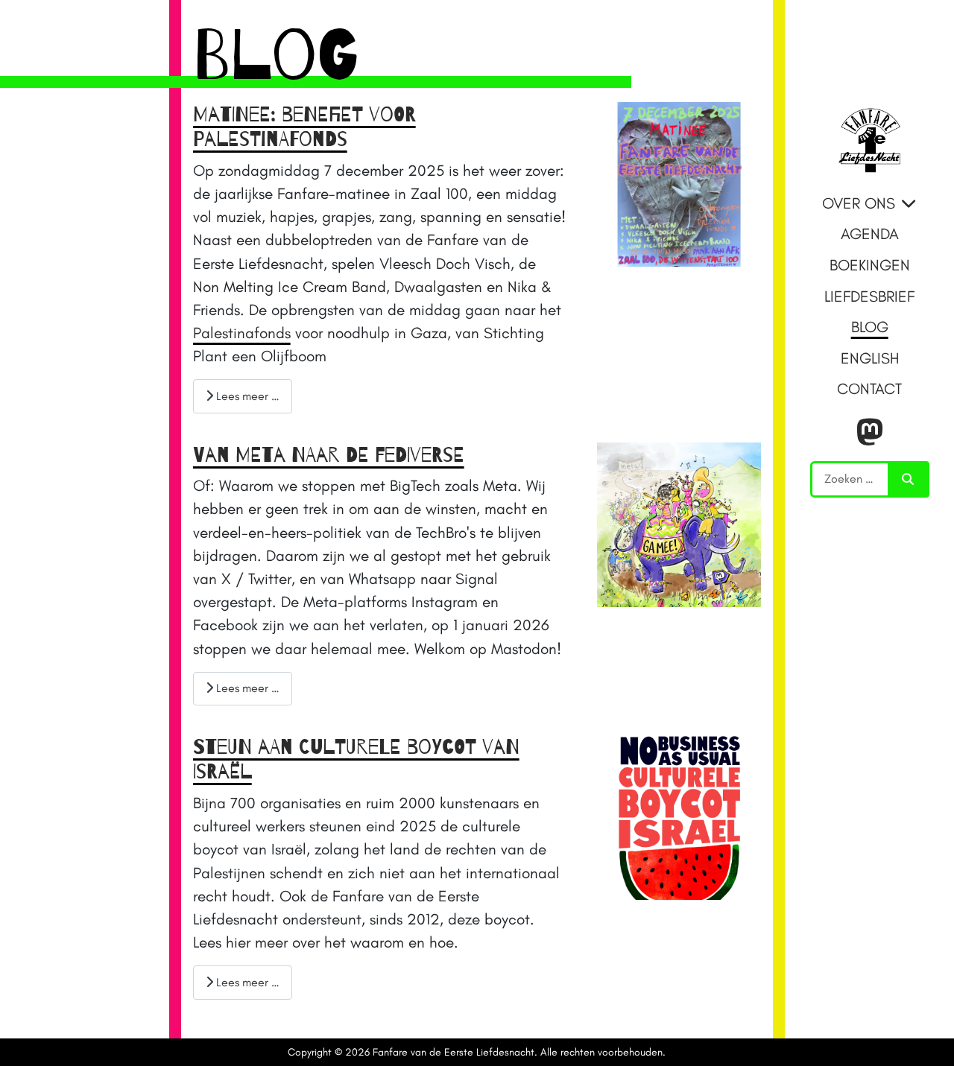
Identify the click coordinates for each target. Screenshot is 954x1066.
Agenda (870, 233)
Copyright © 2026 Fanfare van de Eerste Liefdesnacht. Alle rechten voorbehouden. (477, 1052)
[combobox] (850, 479)
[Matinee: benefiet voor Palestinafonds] (679, 182)
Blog (869, 326)
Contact (869, 388)
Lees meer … (246, 396)
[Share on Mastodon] (869, 432)
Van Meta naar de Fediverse (328, 455)
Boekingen (870, 265)
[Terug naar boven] (924, 1034)
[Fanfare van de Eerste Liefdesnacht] (869, 139)
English (870, 358)
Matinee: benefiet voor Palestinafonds (304, 127)
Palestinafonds (242, 332)
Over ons (858, 203)
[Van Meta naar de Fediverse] (679, 522)
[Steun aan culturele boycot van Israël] (679, 815)
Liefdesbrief (869, 296)
